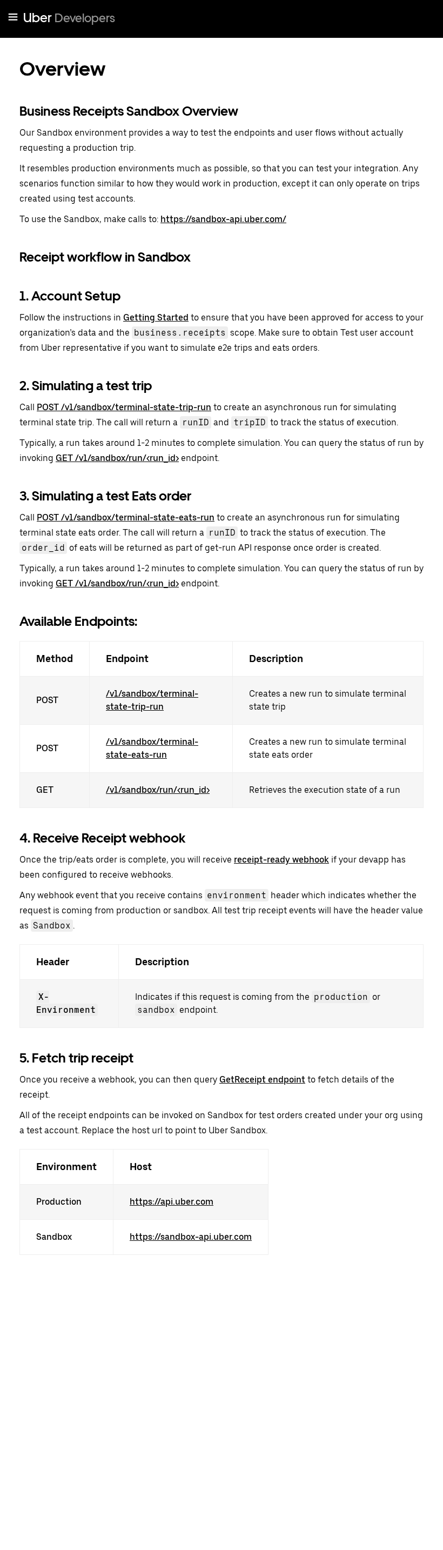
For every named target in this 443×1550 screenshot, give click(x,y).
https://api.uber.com (171, 1202)
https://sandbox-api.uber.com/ (223, 219)
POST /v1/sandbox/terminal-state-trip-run (124, 407)
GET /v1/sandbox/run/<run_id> (117, 458)
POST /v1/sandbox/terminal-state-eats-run (125, 517)
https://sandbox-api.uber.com (191, 1237)
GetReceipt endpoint (262, 1079)
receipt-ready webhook (281, 859)
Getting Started (156, 317)
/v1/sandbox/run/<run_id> (158, 790)
